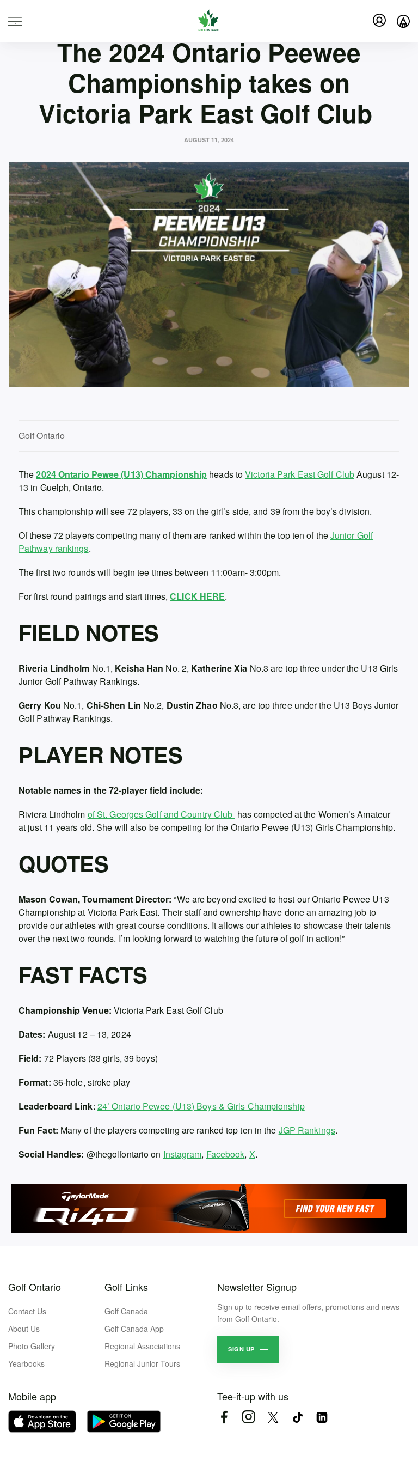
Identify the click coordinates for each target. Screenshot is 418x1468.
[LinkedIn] (322, 1417)
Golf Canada (126, 1311)
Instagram (182, 1154)
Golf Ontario (34, 1287)
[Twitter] (273, 1417)
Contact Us (27, 1311)
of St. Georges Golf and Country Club (161, 814)
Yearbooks (26, 1363)
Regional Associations (142, 1346)
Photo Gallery (31, 1346)
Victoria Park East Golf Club (299, 474)
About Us (24, 1328)
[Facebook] (224, 1417)
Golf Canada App (134, 1328)
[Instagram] (248, 1417)
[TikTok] (297, 1417)
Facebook (225, 1154)
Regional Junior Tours (142, 1363)
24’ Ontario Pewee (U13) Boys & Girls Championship (201, 1106)
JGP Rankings (307, 1130)
